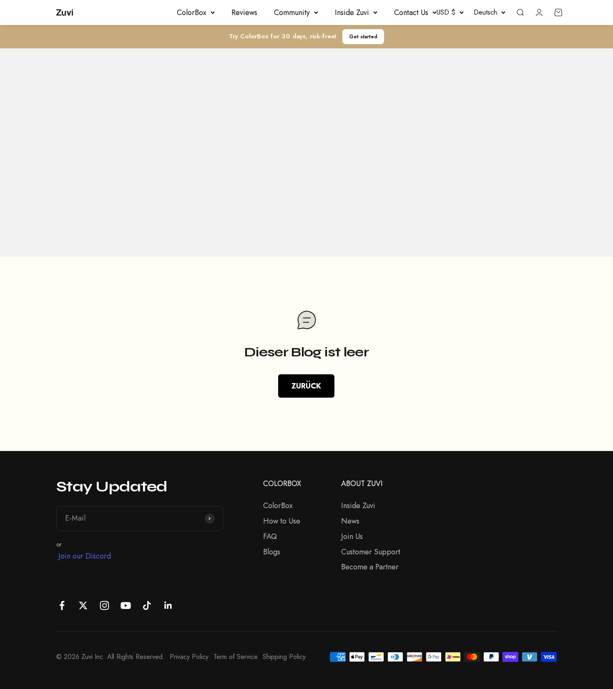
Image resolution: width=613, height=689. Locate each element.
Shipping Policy (284, 656)
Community (292, 12)
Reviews (244, 12)
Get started (363, 36)
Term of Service (236, 656)
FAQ (270, 536)
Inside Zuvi (352, 12)
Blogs (271, 551)
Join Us (352, 536)
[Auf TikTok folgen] (147, 605)
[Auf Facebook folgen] (62, 605)
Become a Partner (370, 566)
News (350, 521)
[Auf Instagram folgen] (104, 605)
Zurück (306, 386)
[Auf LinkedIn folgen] (168, 605)
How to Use (281, 521)
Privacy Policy (189, 656)
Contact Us (411, 12)
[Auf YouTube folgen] (125, 605)
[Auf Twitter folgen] (83, 605)
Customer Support (370, 551)
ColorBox (191, 12)
